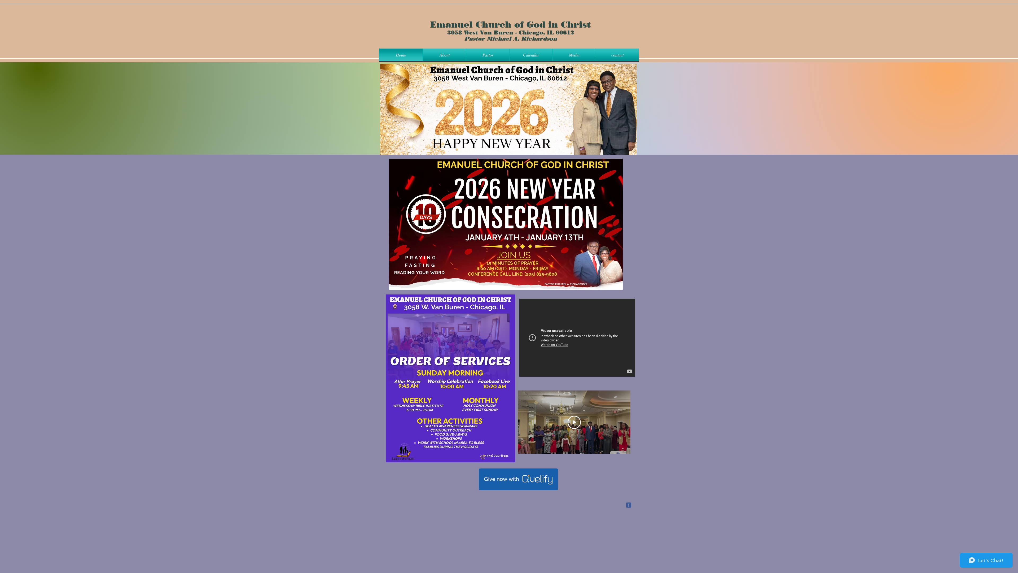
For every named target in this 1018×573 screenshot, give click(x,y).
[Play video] (574, 422)
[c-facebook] (628, 505)
